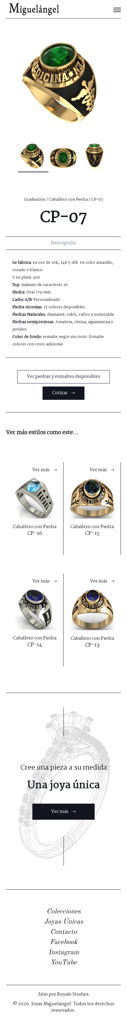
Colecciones (64, 911)
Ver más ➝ (63, 811)
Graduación (34, 199)
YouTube (63, 962)
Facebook (63, 942)
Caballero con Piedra (68, 199)
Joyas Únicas (63, 921)
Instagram (63, 952)
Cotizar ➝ (63, 393)
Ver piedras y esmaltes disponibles (63, 376)
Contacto (63, 932)
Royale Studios (73, 994)
